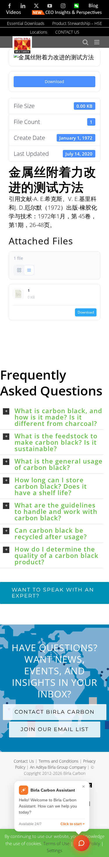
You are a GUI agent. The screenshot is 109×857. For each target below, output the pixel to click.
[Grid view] (19, 270)
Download (54, 81)
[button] (53, 416)
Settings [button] (54, 850)
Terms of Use (56, 843)
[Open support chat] (81, 843)
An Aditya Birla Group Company (58, 767)
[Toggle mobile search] (85, 42)
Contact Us (24, 761)
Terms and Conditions (58, 761)
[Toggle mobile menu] (97, 42)
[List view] (29, 270)
